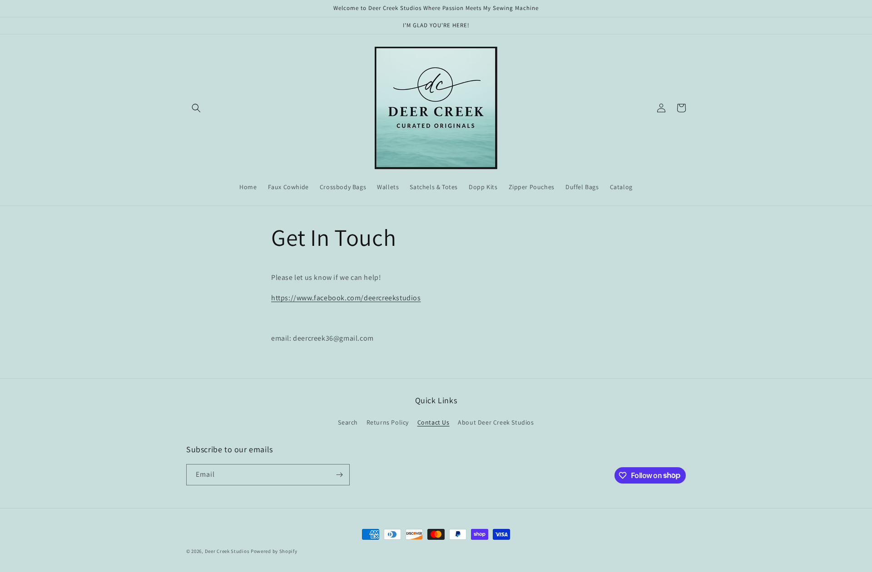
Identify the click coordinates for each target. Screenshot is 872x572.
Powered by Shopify (274, 551)
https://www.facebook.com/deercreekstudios (346, 298)
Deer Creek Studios (227, 551)
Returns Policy (388, 422)
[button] (196, 108)
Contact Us (433, 422)
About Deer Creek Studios (496, 422)
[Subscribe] (339, 474)
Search (348, 422)
